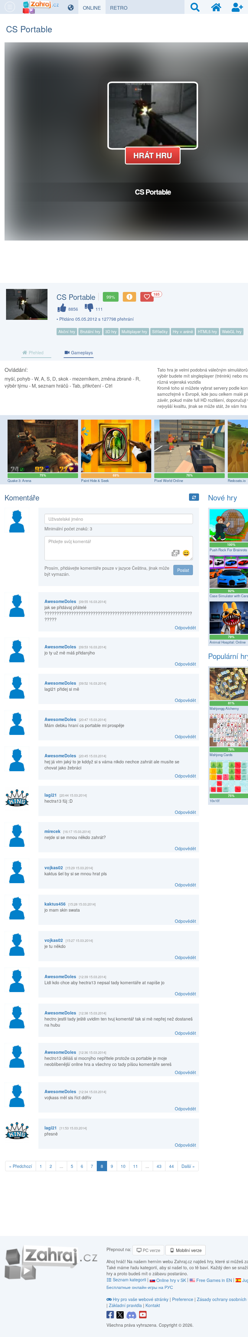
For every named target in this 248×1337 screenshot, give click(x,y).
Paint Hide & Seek (95, 480)
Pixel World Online (168, 480)
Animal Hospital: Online (228, 642)
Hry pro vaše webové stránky (141, 1299)
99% (110, 297)
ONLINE (94, 7)
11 (135, 1166)
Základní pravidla (125, 1305)
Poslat (183, 570)
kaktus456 (55, 904)
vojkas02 (53, 867)
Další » (188, 1166)
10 (123, 1166)
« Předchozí (20, 1166)
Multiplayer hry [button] (134, 331)
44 (171, 1166)
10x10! (215, 800)
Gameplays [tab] (81, 352)
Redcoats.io (237, 480)
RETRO (121, 7)
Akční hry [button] (66, 331)
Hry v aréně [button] (183, 331)
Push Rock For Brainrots (228, 549)
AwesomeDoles (60, 601)
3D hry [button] (111, 331)
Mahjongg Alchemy (224, 708)
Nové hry (222, 497)
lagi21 (50, 795)
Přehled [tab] (36, 352)
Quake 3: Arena (19, 480)
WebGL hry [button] (232, 331)
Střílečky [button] (160, 331)
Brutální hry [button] (90, 331)
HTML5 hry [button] (207, 331)
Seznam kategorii (129, 1279)
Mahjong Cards (221, 754)
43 (159, 1166)
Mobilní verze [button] (188, 1250)
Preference (183, 1299)
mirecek (52, 831)
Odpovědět (185, 627)
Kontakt (152, 1305)
